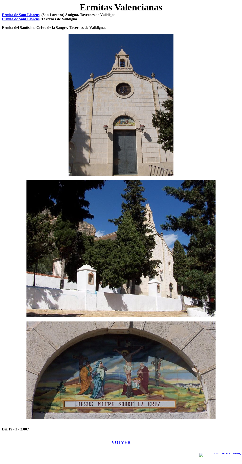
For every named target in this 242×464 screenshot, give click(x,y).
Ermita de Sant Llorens (20, 15)
